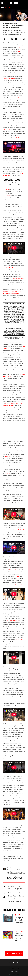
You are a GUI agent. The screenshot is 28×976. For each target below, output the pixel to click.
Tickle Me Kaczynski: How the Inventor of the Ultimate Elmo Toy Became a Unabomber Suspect (19, 937)
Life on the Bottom (13, 892)
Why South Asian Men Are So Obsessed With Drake (13, 198)
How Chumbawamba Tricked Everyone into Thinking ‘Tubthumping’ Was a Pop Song (13, 204)
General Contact (14, 971)
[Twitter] (4, 39)
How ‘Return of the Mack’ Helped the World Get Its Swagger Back (13, 191)
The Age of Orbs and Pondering (19, 920)
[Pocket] (15, 39)
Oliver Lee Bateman (9, 7)
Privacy (14, 969)
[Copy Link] (19, 39)
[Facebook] (8, 39)
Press (19, 969)
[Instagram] (23, 39)
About (8, 969)
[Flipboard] (12, 39)
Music (2, 7)
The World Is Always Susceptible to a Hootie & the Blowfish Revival (13, 185)
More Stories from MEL (14, 953)
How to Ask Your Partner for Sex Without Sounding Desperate (15, 898)
